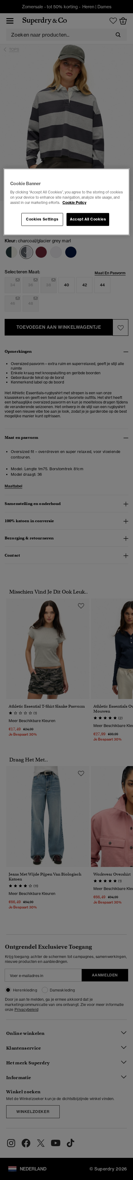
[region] (66, 202)
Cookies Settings (42, 219)
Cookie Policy (74, 203)
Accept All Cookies (88, 219)
